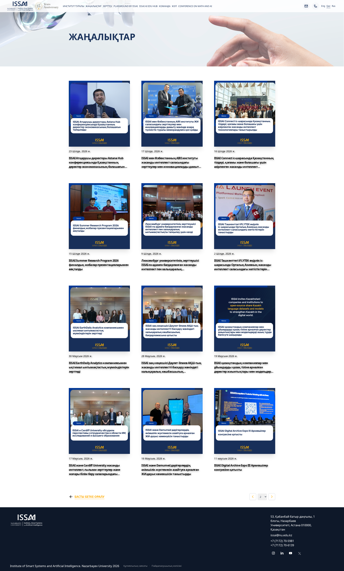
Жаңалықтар (93, 6)
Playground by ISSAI (126, 6)
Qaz (328, 6)
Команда (164, 6)
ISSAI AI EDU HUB (148, 6)
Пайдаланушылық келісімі (166, 565)
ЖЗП (174, 6)
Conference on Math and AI (195, 6)
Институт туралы (73, 6)
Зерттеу (107, 6)
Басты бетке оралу (89, 497)
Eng (323, 6)
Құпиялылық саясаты (135, 565)
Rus (333, 6)
